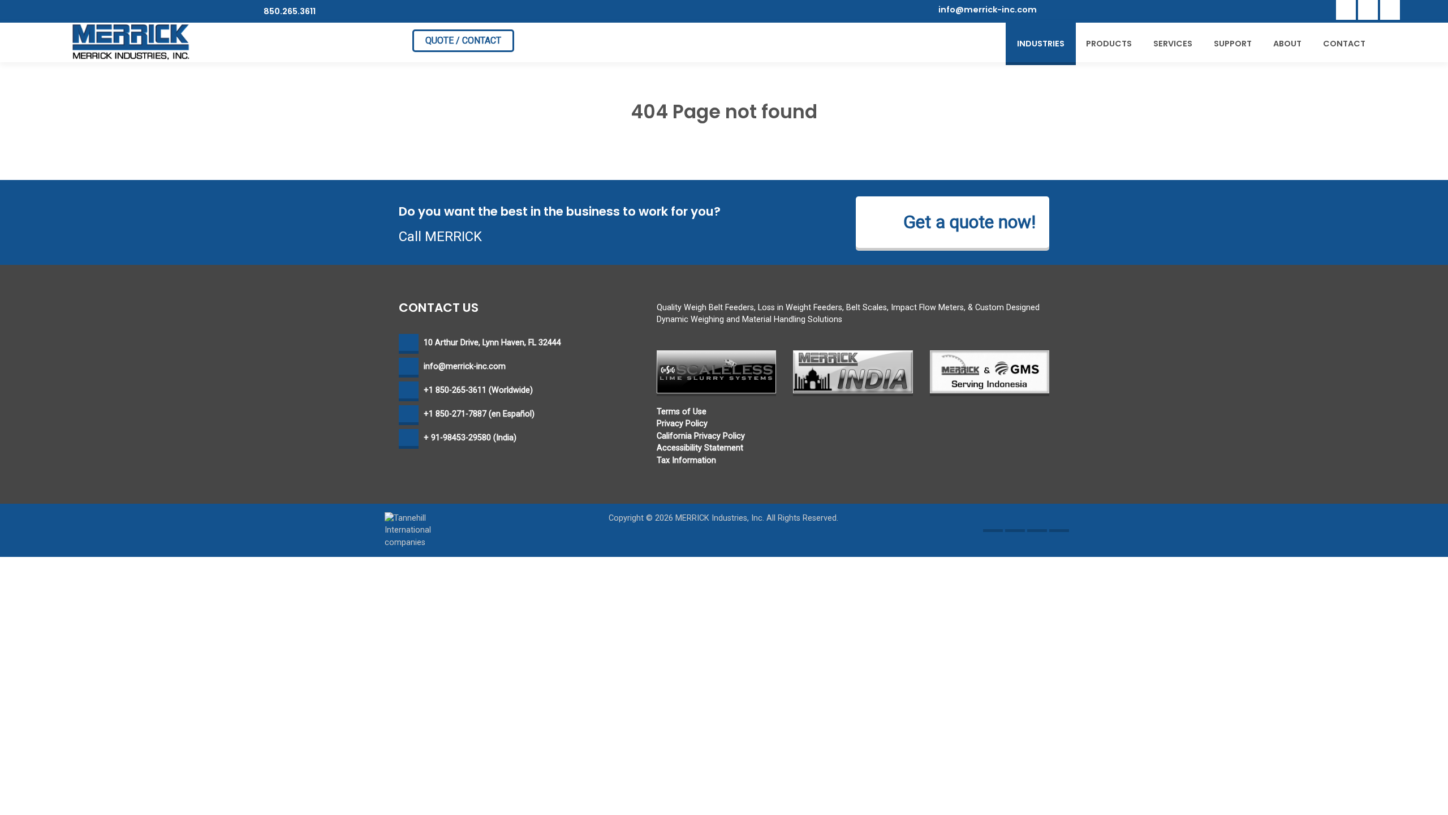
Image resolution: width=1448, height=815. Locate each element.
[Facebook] (1346, 10)
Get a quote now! (969, 222)
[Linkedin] (1368, 10)
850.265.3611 (289, 11)
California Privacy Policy (701, 436)
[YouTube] (1390, 10)
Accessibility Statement (700, 448)
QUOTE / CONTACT (463, 40)
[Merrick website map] (1059, 522)
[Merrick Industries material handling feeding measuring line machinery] (131, 42)
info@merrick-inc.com (987, 9)
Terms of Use (681, 412)
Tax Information (686, 460)
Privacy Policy (682, 423)
